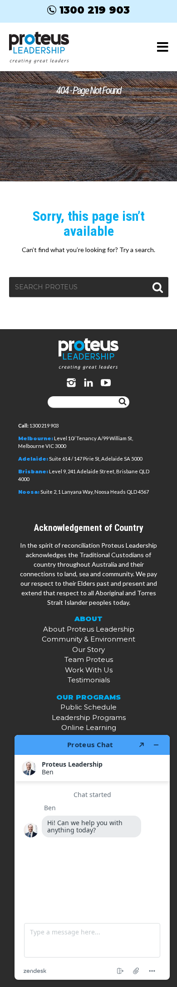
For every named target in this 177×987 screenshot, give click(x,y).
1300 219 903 (94, 10)
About (88, 618)
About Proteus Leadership (88, 629)
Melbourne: (35, 438)
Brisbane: (33, 471)
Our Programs (88, 697)
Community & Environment (88, 639)
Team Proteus (88, 659)
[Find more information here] (92, 857)
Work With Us (89, 670)
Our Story (88, 649)
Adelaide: (33, 459)
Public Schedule (88, 707)
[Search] (122, 402)
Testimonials (89, 680)
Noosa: (28, 492)
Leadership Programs (89, 717)
